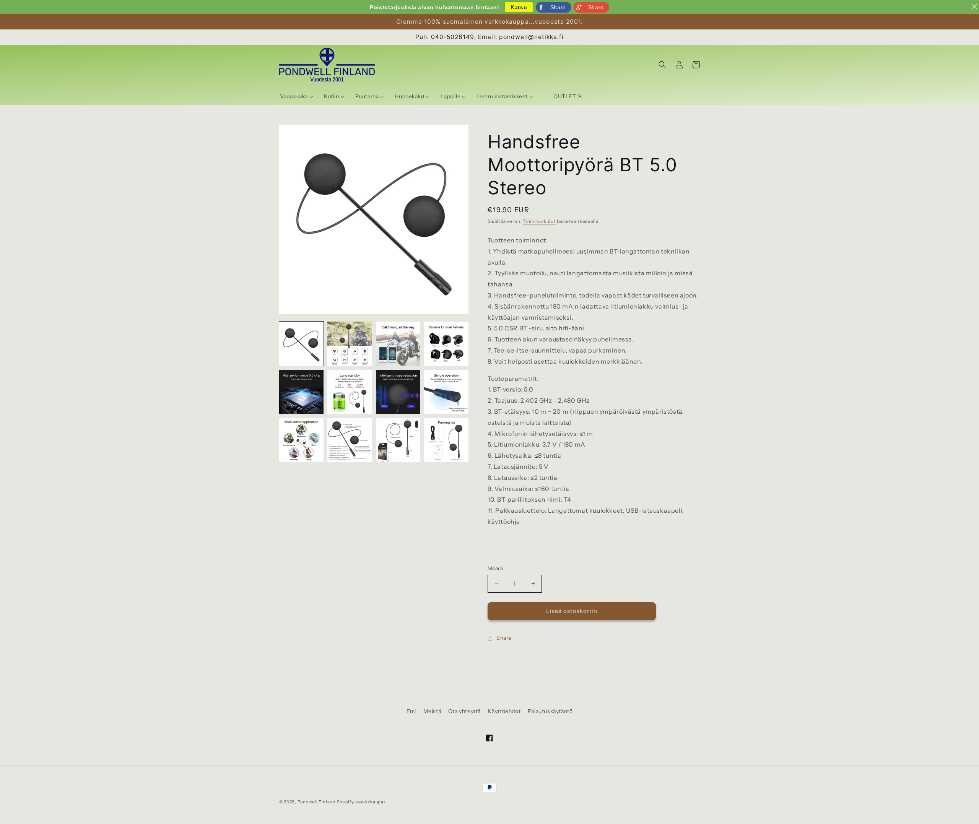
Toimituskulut (539, 221)
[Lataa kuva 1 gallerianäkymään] (301, 344)
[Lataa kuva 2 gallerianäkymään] (349, 344)
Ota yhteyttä (464, 711)
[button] (662, 64)
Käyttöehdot (504, 711)
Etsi (411, 711)
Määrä (495, 568)
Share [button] (504, 637)
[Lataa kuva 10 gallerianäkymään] (349, 440)
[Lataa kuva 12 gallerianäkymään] (446, 440)
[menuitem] (297, 96)
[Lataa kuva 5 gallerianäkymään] (301, 392)
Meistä (432, 711)
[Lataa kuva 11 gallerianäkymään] (398, 440)
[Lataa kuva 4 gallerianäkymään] (446, 344)
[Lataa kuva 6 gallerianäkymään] (349, 392)
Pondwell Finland (317, 801)
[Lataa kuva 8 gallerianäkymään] (446, 392)
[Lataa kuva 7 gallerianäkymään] (398, 392)
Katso (519, 7)
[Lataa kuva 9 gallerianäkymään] (301, 440)
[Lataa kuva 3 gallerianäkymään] (398, 344)
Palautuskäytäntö (550, 711)
